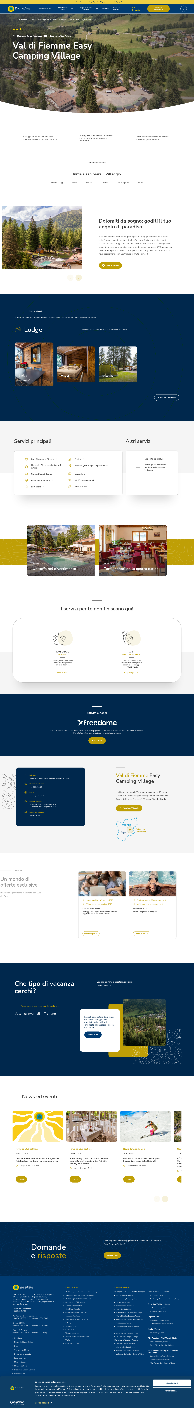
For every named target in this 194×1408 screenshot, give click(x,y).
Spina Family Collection (124, 1330)
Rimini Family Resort (123, 1302)
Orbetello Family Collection (125, 1344)
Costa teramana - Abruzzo (158, 1292)
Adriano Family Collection (125, 1306)
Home (15, 20)
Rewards (136, 10)
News (140, 183)
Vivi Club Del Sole (21, 1350)
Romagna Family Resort (124, 1295)
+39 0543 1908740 (20, 1325)
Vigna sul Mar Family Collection (127, 1333)
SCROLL (97, 69)
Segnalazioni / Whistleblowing (76, 1302)
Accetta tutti (172, 1383)
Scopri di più (61, 673)
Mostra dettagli (42, 1403)
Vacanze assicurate (72, 1333)
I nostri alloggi (57, 183)
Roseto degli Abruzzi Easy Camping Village (165, 1299)
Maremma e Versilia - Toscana (126, 1340)
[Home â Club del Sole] (18, 8)
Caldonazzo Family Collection (160, 1360)
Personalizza (170, 1390)
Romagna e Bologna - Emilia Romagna (129, 1292)
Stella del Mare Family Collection (127, 1351)
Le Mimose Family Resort (158, 1311)
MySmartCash (20, 1362)
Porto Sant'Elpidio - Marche (159, 1304)
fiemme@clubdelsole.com (39, 796)
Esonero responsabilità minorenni (77, 1337)
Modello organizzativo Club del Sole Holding (81, 1292)
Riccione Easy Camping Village (127, 1299)
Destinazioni (43, 8)
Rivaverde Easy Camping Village (127, 1326)
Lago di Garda (153, 1317)
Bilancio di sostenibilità (73, 1306)
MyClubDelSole (20, 1366)
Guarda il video (112, 265)
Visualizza (33, 815)
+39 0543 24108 (19, 1311)
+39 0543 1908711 (20, 1318)
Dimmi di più (89, 933)
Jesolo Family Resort (157, 1333)
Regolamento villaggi (72, 1316)
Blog (16, 1346)
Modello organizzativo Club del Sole (78, 1299)
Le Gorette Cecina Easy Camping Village (130, 1354)
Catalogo (68, 1323)
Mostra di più (24, 380)
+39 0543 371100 (20, 1332)
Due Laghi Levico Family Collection (162, 1356)
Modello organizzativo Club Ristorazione (79, 1295)
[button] (183, 9)
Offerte (105, 8)
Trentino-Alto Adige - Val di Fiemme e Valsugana (49, 20)
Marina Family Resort (123, 1309)
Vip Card (68, 1340)
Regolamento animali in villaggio (76, 1319)
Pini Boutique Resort (123, 1323)
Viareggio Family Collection (125, 1347)
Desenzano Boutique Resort (159, 1320)
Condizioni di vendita (72, 1309)
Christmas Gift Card (72, 1343)
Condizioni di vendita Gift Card (76, 1312)
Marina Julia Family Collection (160, 1342)
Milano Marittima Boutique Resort (128, 1316)
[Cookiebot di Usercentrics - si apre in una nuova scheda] (17, 1403)
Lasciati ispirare (123, 183)
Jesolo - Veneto (154, 1329)
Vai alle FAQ (112, 1255)
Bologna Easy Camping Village (127, 1337)
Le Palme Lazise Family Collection (161, 1324)
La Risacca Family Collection (160, 1308)
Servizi (74, 183)
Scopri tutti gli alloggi (167, 397)
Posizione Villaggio (130, 808)
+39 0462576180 (36, 787)
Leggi (21, 1179)
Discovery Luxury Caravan (24, 1370)
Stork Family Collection (158, 1295)
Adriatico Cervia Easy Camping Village (129, 1319)
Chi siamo (18, 1338)
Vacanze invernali (116, 8)
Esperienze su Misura (86, 8)
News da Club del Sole (23, 1342)
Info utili (89, 183)
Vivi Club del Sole (63, 8)
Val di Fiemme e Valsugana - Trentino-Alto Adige (163, 1351)
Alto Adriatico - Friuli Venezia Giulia (162, 1338)
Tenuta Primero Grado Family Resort (162, 1345)
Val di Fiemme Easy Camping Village (162, 1363)
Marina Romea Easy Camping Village (129, 1313)
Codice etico (69, 1330)
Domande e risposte (22, 1354)
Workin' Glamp (20, 1374)
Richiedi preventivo (158, 8)
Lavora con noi (20, 1358)
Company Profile (71, 1326)
